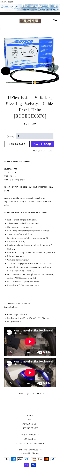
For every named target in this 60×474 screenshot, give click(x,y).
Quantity (10, 136)
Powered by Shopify (30, 453)
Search (30, 415)
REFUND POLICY (30, 428)
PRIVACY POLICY (30, 424)
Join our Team (6, 1)
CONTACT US (30, 439)
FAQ (30, 419)
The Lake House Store (33, 449)
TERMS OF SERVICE (30, 434)
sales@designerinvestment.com (30, 443)
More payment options (42, 151)
